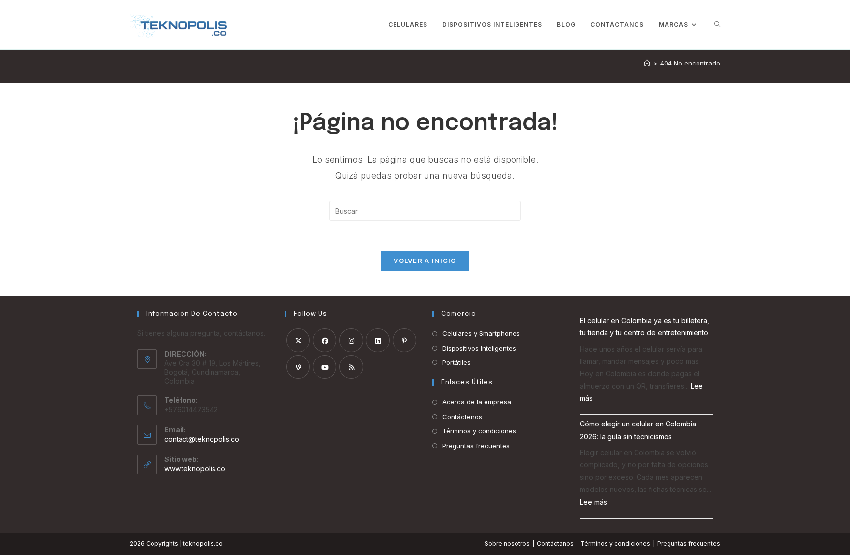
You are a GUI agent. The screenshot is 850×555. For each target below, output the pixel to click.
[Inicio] (647, 63)
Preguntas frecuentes (476, 446)
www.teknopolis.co (194, 468)
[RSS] (351, 367)
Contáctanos (555, 543)
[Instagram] (351, 340)
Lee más (593, 502)
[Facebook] (324, 340)
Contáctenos (462, 417)
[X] (298, 340)
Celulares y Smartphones (481, 333)
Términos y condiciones (479, 431)
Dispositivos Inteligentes (479, 348)
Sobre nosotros (507, 543)
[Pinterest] (404, 340)
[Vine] (298, 367)
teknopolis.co (203, 543)
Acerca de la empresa (476, 402)
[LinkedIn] (378, 340)
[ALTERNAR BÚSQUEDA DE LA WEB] (717, 24)
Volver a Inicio (425, 260)
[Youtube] (324, 367)
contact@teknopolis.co (201, 439)
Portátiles (456, 362)
